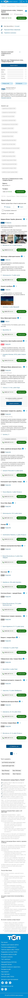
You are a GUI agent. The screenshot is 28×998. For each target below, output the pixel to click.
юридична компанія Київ (8, 112)
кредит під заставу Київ (8, 144)
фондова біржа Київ (7, 136)
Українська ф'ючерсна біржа (9, 701)
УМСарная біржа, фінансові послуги (12, 367)
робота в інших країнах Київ (9, 172)
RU (24, 1)
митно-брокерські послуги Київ (10, 148)
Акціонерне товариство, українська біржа (14, 411)
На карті (17, 26)
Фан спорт (4, 572)
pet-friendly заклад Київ (8, 762)
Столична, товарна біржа (8, 723)
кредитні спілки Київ (7, 128)
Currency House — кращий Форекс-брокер (14, 593)
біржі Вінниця (5, 770)
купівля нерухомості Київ (9, 160)
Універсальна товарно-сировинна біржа (13, 616)
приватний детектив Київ (9, 140)
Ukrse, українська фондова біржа (11, 449)
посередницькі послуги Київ (9, 124)
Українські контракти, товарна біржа (12, 680)
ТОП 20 (3, 6)
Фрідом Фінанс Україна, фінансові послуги (14, 219)
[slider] (4, 14)
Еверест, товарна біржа (8, 637)
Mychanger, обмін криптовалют (10, 256)
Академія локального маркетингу (10, 967)
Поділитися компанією (8, 33)
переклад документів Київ (9, 164)
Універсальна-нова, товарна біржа (11, 659)
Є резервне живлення (10, 210)
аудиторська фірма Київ (8, 108)
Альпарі (3, 524)
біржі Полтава (5, 773)
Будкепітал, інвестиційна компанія (11, 341)
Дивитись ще (14, 746)
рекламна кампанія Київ (8, 120)
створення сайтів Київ (8, 152)
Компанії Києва (11, 6)
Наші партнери (5, 974)
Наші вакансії (5, 971)
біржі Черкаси (17, 773)
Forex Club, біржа (6, 503)
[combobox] (7, 83)
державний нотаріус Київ (9, 168)
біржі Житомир (17, 770)
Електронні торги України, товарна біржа (13, 481)
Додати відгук (14, 65)
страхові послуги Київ (8, 116)
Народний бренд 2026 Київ (8, 962)
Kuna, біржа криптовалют (9, 318)
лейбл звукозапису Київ (8, 156)
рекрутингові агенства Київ (9, 132)
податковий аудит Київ (8, 765)
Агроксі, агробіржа (7, 286)
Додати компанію (14, 403)
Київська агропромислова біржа (11, 545)
